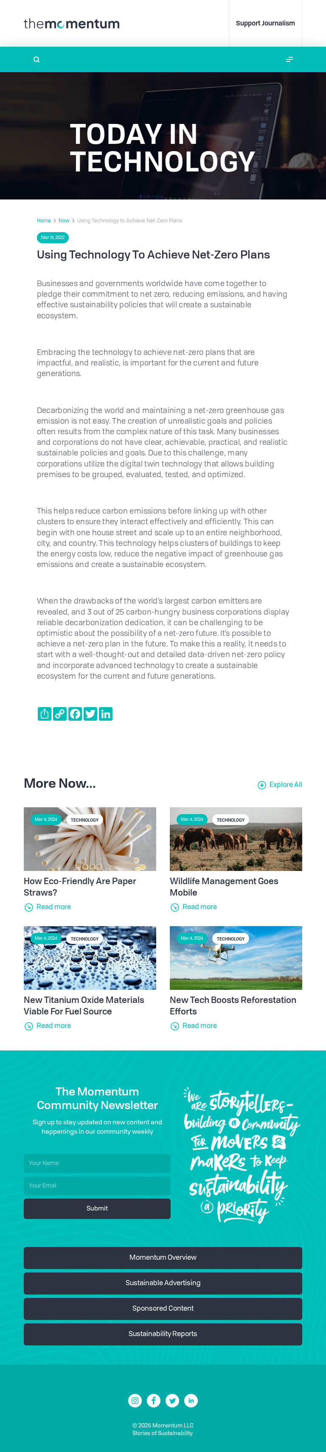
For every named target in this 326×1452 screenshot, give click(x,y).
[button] (289, 59)
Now (64, 221)
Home (44, 221)
